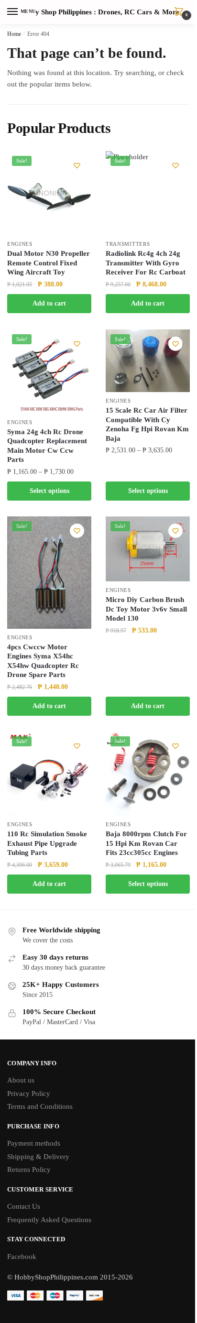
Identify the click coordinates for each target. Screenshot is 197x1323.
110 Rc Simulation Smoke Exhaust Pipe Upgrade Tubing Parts (47, 843)
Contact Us (23, 1206)
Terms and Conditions (40, 1106)
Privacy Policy (28, 1093)
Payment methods (33, 1143)
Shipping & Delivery (38, 1156)
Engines (20, 244)
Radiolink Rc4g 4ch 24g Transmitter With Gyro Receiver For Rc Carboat (146, 263)
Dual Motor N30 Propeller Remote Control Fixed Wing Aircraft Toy (48, 263)
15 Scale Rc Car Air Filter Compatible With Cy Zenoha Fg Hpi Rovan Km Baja (147, 424)
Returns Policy (29, 1169)
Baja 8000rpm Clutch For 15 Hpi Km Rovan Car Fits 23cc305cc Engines (146, 843)
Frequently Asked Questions (49, 1220)
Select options (49, 490)
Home (14, 34)
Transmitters (128, 244)
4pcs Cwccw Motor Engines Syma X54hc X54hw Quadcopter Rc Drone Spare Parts (43, 661)
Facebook (21, 1256)
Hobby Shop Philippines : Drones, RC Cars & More (98, 12)
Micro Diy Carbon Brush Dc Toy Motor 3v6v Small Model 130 (146, 609)
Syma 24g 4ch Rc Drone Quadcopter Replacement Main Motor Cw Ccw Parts (47, 446)
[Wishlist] (77, 165)
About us (20, 1080)
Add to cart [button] (49, 303)
